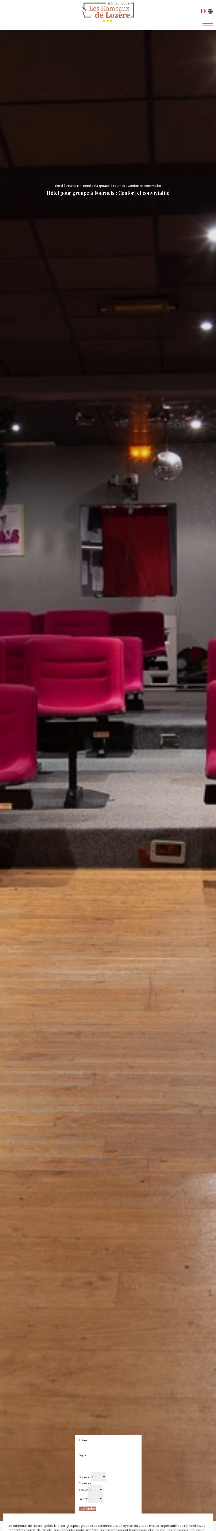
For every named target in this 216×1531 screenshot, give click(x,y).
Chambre (85, 1477)
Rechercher (87, 1509)
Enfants (83, 1499)
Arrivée (83, 1440)
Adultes (83, 1490)
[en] (210, 13)
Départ (83, 1455)
